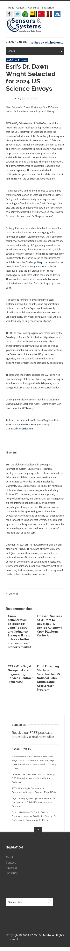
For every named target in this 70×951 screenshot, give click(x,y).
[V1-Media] (25, 14)
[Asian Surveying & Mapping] (41, 14)
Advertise (33, 7)
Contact (20, 7)
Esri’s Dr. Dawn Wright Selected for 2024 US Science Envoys (31, 77)
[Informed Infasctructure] (49, 14)
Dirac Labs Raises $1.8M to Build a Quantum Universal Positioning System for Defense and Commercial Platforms (34, 816)
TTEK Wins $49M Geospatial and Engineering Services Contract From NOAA (20, 674)
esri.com (30, 532)
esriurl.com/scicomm (21, 428)
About (10, 7)
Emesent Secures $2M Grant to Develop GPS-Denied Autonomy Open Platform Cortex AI (33, 778)
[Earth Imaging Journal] (33, 14)
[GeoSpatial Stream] (57, 14)
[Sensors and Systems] (24, 31)
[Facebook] (9, 14)
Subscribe (48, 7)
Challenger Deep (34, 262)
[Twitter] (17, 14)
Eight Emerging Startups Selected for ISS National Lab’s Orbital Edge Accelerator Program (48, 678)
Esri (44, 123)
